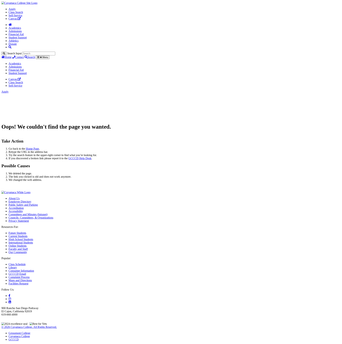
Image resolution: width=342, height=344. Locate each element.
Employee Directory (20, 201)
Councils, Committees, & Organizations (31, 217)
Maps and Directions (20, 280)
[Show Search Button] (10, 47)
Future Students (17, 232)
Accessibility (16, 211)
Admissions (15, 31)
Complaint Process (19, 277)
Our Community (18, 252)
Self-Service (15, 15)
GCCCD (14, 339)
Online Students (18, 245)
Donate (13, 43)
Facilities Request (18, 283)
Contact (19, 57)
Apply (12, 9)
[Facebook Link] (9, 295)
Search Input (14, 53)
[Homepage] (10, 24)
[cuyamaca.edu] (19, 2)
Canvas (13, 18)
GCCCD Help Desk (79, 158)
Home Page (32, 148)
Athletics (14, 40)
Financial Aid (16, 34)
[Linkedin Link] (10, 302)
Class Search (16, 12)
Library (13, 267)
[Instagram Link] (10, 298)
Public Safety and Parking (23, 204)
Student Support (18, 37)
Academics (15, 27)
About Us (14, 198)
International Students (21, 242)
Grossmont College (19, 333)
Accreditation (16, 207)
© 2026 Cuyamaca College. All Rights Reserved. (29, 327)
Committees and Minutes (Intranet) (28, 214)
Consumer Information (21, 270)
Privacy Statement (19, 220)
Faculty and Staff (18, 248)
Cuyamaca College (19, 336)
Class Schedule (17, 264)
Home (8, 57)
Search (31, 57)
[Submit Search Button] (4, 53)
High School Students (21, 239)
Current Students (18, 236)
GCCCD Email (17, 273)
